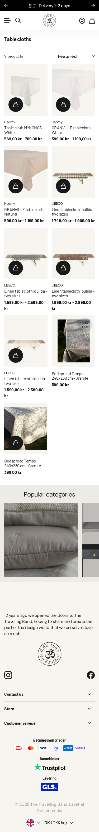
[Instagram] (8, 675)
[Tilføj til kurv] (15, 104)
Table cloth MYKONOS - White (24, 130)
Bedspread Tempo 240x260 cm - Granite (70, 376)
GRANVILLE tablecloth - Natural (24, 212)
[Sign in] (82, 20)
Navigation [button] (7, 20)
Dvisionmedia (49, 810)
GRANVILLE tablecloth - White (72, 130)
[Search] (18, 20)
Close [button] (49, 694)
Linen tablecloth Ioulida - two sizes (73, 212)
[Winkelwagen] (92, 20)
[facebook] (91, 675)
